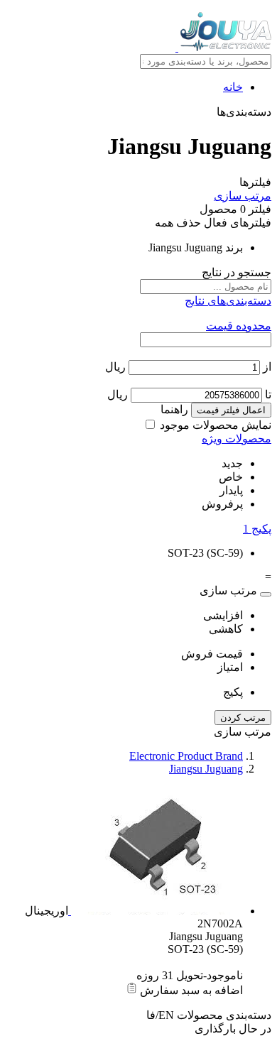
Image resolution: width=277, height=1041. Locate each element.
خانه (233, 87)
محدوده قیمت (238, 326)
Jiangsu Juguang (206, 769)
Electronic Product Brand (186, 756)
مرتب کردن (243, 717)
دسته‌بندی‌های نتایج (228, 301)
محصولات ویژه (236, 438)
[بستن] (265, 594)
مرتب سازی (242, 196)
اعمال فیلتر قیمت (231, 410)
